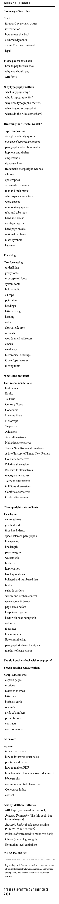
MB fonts (11, 77)
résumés (10, 707)
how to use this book (17, 34)
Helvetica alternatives (18, 442)
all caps (9, 295)
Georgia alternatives (17, 475)
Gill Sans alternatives (18, 486)
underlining (12, 267)
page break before (15, 607)
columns (10, 623)
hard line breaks (14, 218)
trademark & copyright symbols (24, 169)
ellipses (9, 174)
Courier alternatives (17, 459)
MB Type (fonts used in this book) (25, 810)
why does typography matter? (23, 103)
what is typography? (17, 92)
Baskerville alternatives (19, 470)
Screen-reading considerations (22, 667)
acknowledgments (16, 40)
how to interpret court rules (22, 756)
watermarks (12, 557)
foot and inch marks (17, 190)
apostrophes (12, 180)
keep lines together (16, 612)
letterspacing (13, 311)
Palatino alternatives (17, 464)
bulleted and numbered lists (21, 579)
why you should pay (17, 71)
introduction (12, 29)
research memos (15, 691)
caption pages (13, 680)
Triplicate (11, 426)
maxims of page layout (18, 650)
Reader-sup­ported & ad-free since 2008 (26, 891)
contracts (10, 723)
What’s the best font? (16, 375)
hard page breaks (15, 229)
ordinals (10, 333)
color (8, 322)
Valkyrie (10, 399)
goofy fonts (11, 273)
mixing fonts (12, 366)
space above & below (17, 601)
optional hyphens (15, 234)
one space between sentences (22, 141)
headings (10, 305)
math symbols (13, 240)
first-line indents (15, 530)
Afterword (10, 739)
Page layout (11, 514)
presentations (13, 718)
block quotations (15, 574)
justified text (12, 525)
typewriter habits (15, 751)
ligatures (10, 245)
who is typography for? (19, 97)
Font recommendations (18, 383)
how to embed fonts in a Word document (29, 773)
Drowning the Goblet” (23, 124)
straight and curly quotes (20, 136)
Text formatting (13, 262)
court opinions (13, 729)
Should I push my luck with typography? (28, 660)
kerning (9, 316)
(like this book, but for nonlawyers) (28, 817)
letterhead (11, 696)
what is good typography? (20, 108)
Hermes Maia (13, 415)
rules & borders (14, 590)
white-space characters (19, 196)
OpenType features (16, 360)
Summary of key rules (17, 11)
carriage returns (14, 223)
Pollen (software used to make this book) (29, 834)
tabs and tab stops (16, 212)
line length (11, 547)
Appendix (10, 746)
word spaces (12, 201)
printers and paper (16, 762)
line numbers (13, 634)
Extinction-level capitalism (21, 844)
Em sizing (10, 255)
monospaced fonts (16, 278)
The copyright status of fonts (21, 507)
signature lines (13, 163)
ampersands (12, 158)
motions (10, 685)
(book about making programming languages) (27, 826)
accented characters (17, 185)
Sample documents (15, 674)
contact (9, 795)
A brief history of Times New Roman (27, 453)
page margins (13, 552)
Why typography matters (19, 87)
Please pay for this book (18, 60)
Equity (9, 393)
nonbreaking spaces (16, 207)
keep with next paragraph (20, 617)
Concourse (11, 410)
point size (11, 300)
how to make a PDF (17, 767)
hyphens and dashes (17, 152)
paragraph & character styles (22, 645)
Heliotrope (11, 421)
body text (10, 563)
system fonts (12, 284)
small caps (11, 349)
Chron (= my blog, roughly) (21, 839)
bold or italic (12, 289)
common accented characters (22, 784)
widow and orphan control (21, 596)
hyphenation (12, 568)
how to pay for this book (19, 66)
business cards (13, 701)
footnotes (10, 628)
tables (8, 585)
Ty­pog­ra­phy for (17, 3)
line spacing (12, 541)
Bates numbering (15, 639)
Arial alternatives (15, 437)
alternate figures (15, 327)
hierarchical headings (18, 355)
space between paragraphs (21, 536)
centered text (13, 519)
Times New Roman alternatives (24, 448)
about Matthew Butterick (20, 45)
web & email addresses (18, 338)
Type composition (14, 131)
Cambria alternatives (17, 491)
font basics (11, 388)
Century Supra (14, 404)
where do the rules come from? (24, 113)
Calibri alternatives (16, 497)
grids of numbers (15, 712)
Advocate (11, 431)
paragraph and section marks (22, 147)
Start (7, 18)
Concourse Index (15, 789)
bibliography (12, 778)
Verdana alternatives (17, 481)
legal (8, 50)
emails (9, 344)
